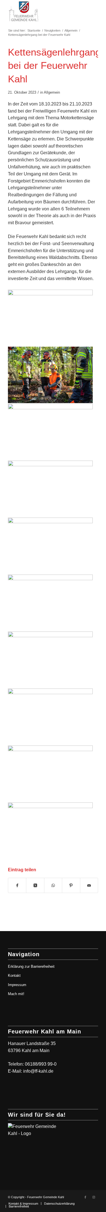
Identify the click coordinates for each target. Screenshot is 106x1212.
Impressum (17, 985)
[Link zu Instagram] (94, 1197)
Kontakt (14, 975)
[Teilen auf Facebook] (17, 885)
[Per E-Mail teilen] (89, 885)
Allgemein (52, 92)
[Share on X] (35, 885)
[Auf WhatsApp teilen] (53, 885)
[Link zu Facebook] (85, 1197)
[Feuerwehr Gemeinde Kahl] (44, 11)
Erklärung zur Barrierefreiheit (31, 966)
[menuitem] (23, 1203)
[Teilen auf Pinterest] (71, 885)
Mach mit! (16, 994)
